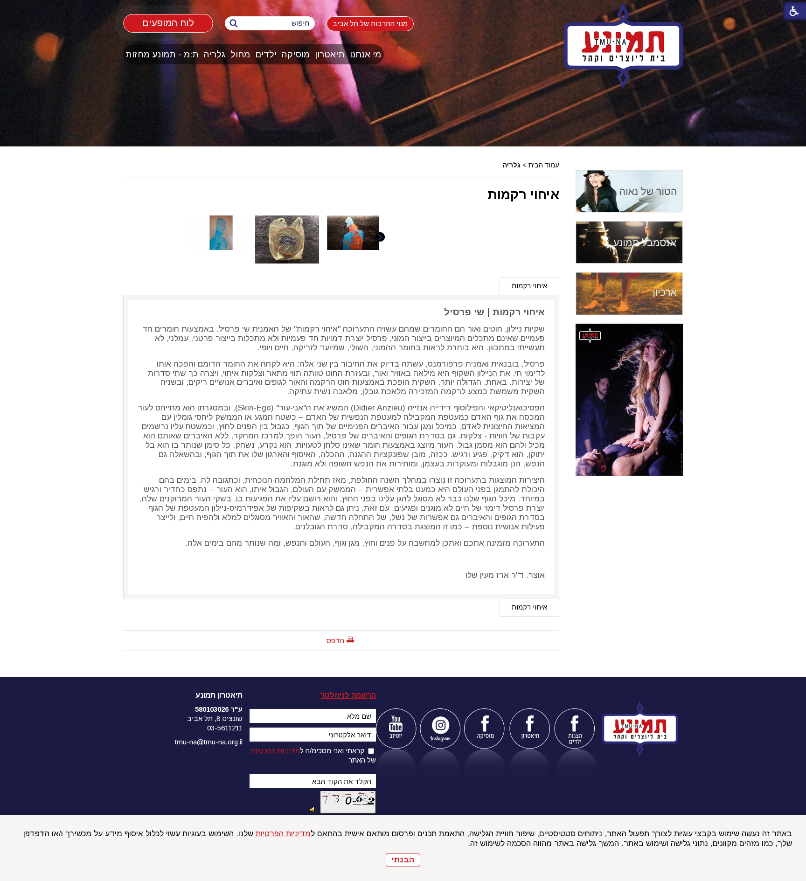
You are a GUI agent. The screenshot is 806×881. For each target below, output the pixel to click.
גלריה (214, 54)
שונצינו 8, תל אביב (215, 718)
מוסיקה (296, 54)
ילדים (266, 54)
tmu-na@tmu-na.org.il (209, 742)
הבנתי (403, 859)
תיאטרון (330, 54)
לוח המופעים (168, 23)
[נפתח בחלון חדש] (395, 728)
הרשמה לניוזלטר (348, 695)
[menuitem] (365, 54)
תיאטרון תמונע (219, 695)
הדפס (335, 641)
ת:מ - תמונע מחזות (162, 54)
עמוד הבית (543, 165)
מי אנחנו (365, 54)
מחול (240, 54)
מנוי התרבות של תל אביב (370, 24)
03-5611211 (225, 728)
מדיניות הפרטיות (283, 833)
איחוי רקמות (523, 194)
